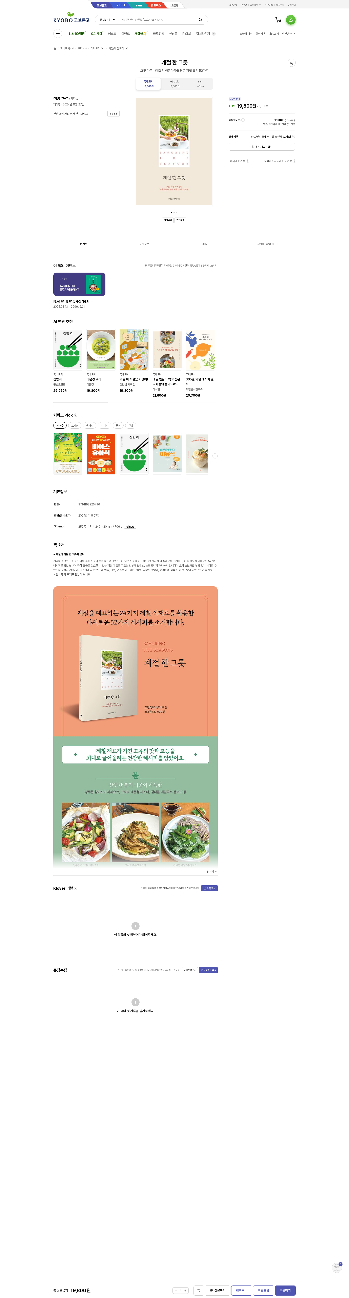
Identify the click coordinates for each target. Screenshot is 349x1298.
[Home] (55, 48)
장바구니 (241, 1290)
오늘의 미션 (246, 33)
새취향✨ (141, 34)
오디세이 (96, 34)
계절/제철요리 (116, 48)
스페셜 (75, 426)
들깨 (118, 426)
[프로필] (291, 20)
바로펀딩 (158, 34)
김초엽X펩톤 (77, 34)
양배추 (60, 426)
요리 (80, 48)
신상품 (173, 34)
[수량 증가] (185, 1290)
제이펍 (57, 104)
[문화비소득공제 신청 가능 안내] (294, 161)
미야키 (104, 426)
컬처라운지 (203, 34)
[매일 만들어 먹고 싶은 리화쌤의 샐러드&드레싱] (167, 363)
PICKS (186, 34)
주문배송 (269, 5)
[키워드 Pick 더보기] (215, 455)
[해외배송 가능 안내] (247, 161)
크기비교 (180, 220)
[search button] (200, 19)
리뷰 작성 (211, 888)
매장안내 (280, 5)
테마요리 (95, 48)
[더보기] (214, 34)
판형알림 (130, 526)
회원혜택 (254, 5)
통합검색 (104, 19)
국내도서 (65, 48)
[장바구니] (278, 19)
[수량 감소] (175, 1290)
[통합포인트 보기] (243, 120)
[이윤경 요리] (101, 361)
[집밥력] (67, 361)
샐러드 (89, 426)
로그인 (244, 5)
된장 (130, 426)
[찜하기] (198, 1290)
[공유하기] (292, 63)
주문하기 (285, 1290)
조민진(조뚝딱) (61, 98)
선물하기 (220, 1290)
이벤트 (125, 34)
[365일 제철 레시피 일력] (200, 363)
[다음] (208, 152)
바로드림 (263, 1290)
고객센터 (292, 5)
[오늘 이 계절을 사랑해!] (134, 361)
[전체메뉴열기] (57, 33)
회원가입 (233, 5)
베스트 (112, 34)
